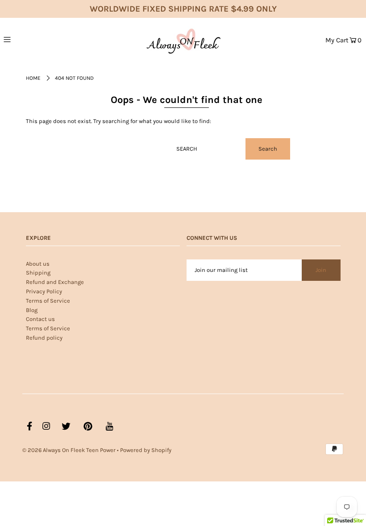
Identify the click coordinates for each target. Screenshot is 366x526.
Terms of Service (48, 300)
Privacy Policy (44, 291)
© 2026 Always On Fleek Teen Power (69, 450)
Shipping (38, 272)
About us (38, 263)
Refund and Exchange (55, 282)
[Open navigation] (27, 39)
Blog (31, 310)
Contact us (40, 319)
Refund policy (44, 337)
